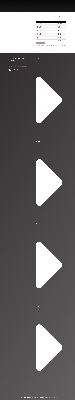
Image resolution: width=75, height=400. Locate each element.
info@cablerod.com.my (13, 66)
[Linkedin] (14, 70)
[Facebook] (10, 70)
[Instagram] (17, 70)
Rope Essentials (41, 16)
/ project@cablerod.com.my (22, 66)
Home (37, 16)
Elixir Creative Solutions (52, 397)
